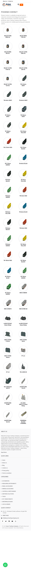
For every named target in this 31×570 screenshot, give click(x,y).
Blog (3, 465)
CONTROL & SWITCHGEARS (9, 491)
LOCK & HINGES (6, 504)
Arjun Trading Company (12, 526)
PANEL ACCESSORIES (7, 486)
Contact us (5, 468)
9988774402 (6, 515)
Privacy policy (5, 470)
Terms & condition (6, 473)
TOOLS (4, 496)
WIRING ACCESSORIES (7, 488)
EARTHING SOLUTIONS (8, 494)
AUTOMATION (5, 481)
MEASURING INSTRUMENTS (9, 483)
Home (3, 460)
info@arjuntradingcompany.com (11, 518)
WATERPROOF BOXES (7, 501)
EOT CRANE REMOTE (7, 499)
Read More (4, 452)
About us (4, 462)
